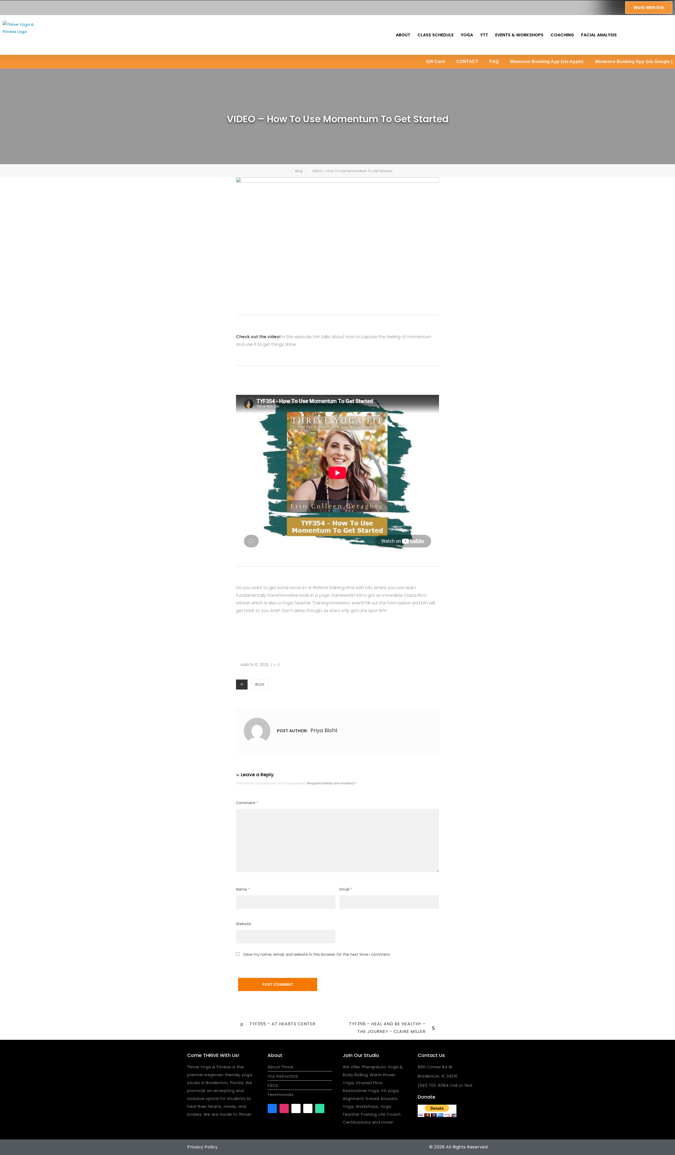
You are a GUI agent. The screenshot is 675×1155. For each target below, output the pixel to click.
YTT (484, 35)
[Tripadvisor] (319, 1108)
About (403, 35)
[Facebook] (272, 1108)
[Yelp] (307, 1108)
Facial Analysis (599, 35)
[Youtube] (296, 1108)
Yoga (467, 35)
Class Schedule (435, 35)
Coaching (562, 35)
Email (346, 889)
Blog (259, 684)
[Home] (287, 170)
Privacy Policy (202, 1147)
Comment (247, 802)
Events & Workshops (519, 35)
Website (243, 923)
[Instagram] (284, 1108)
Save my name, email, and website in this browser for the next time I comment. (317, 954)
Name (243, 889)
